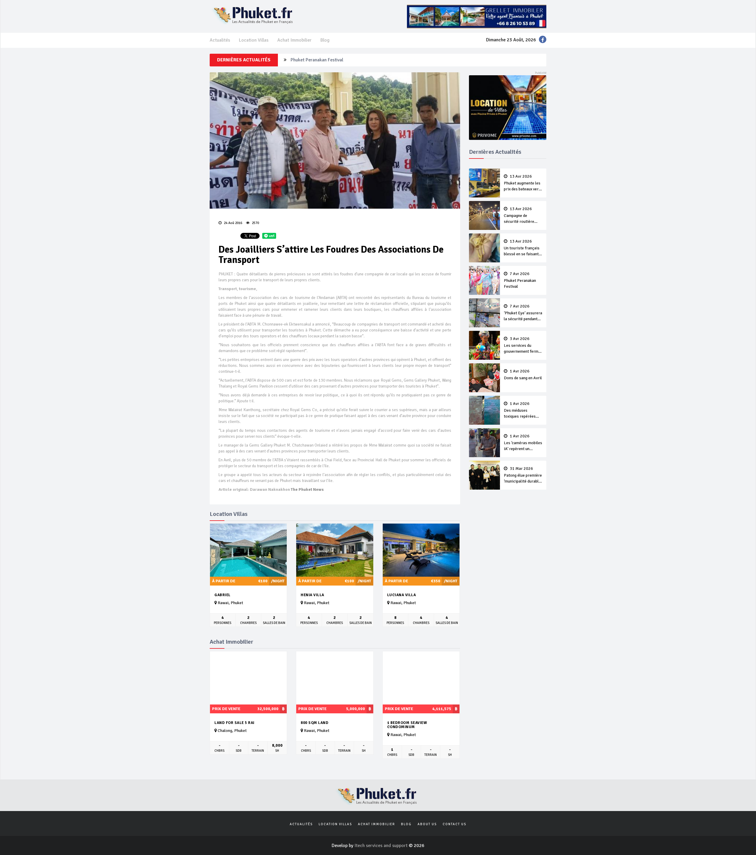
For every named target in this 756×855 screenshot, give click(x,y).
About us (427, 824)
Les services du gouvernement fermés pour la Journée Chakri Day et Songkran (523, 345)
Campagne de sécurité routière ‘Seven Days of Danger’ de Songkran (522, 216)
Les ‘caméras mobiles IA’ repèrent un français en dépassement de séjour (523, 443)
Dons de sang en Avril (523, 375)
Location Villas (253, 40)
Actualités (220, 40)
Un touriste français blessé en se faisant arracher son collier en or (522, 248)
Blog (325, 40)
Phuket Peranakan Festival (317, 60)
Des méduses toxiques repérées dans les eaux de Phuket (520, 410)
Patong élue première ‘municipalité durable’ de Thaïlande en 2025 (523, 475)
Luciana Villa (401, 595)
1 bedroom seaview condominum (407, 725)
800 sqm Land (314, 723)
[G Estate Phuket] (476, 16)
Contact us (454, 824)
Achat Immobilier (294, 40)
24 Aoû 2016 (232, 223)
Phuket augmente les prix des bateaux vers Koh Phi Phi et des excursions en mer (522, 183)
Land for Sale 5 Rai (234, 723)
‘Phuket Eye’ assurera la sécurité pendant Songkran (523, 313)
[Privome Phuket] (508, 107)
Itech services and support (381, 846)
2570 (255, 223)
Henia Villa (312, 595)
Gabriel (222, 595)
